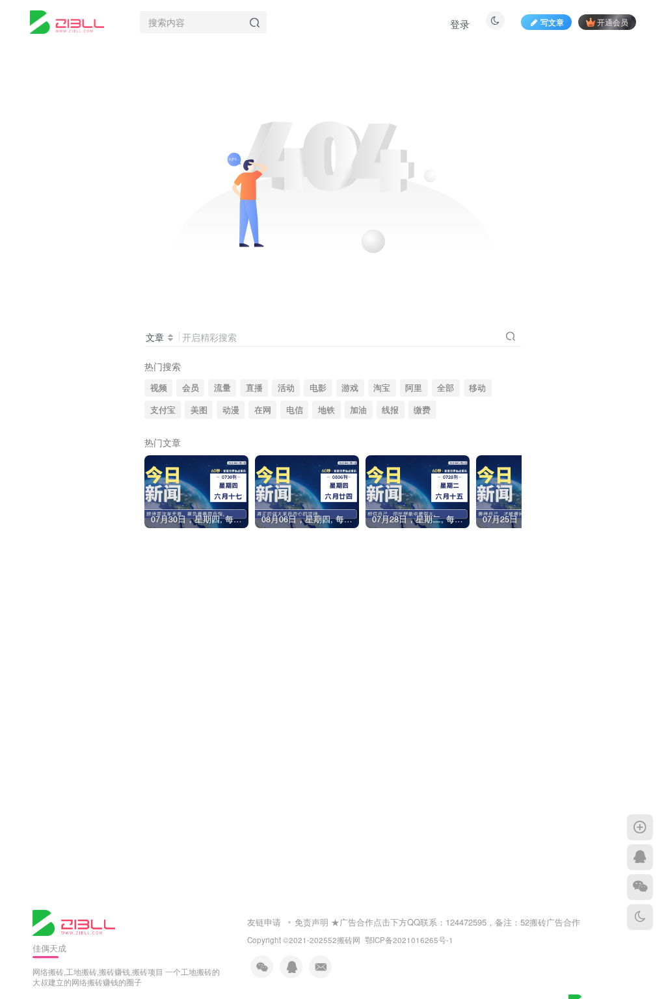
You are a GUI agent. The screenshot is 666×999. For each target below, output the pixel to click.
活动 (286, 387)
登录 (460, 24)
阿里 (413, 387)
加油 (358, 410)
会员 (190, 387)
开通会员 (612, 21)
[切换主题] (640, 917)
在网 (262, 410)
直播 (254, 387)
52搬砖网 (344, 940)
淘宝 (381, 387)
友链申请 (264, 922)
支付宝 (163, 410)
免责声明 (311, 922)
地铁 (326, 410)
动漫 (230, 410)
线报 (390, 410)
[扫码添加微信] (640, 887)
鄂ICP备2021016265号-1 (409, 940)
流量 (222, 387)
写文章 (552, 21)
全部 (445, 387)
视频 (158, 387)
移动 (477, 387)
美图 (199, 410)
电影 (318, 387)
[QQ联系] (640, 857)
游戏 (349, 387)
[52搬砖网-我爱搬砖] (74, 921)
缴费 (422, 410)
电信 (294, 410)
